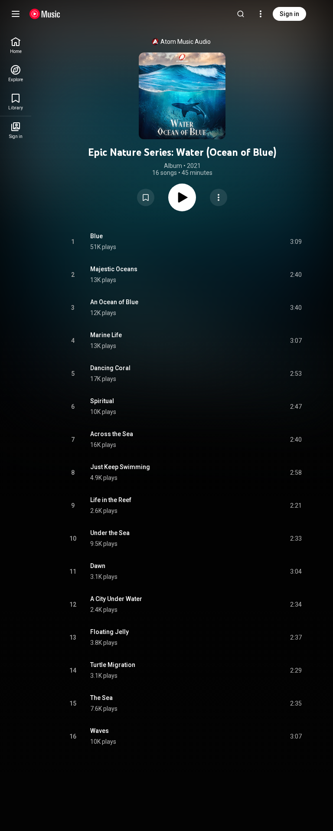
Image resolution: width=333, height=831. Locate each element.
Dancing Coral (110, 368)
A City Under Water (116, 598)
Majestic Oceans (113, 269)
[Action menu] (218, 197)
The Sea (101, 697)
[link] (15, 45)
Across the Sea (111, 433)
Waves (99, 730)
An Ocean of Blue (114, 302)
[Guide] (15, 14)
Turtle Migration (112, 664)
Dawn (97, 565)
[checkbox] (296, 241)
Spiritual (102, 400)
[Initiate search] (241, 14)
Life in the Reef (110, 499)
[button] (145, 197)
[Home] (44, 14)
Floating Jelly (109, 631)
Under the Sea (110, 532)
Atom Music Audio (185, 41)
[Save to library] (145, 197)
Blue (96, 236)
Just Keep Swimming (120, 466)
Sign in (289, 13)
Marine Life (106, 335)
